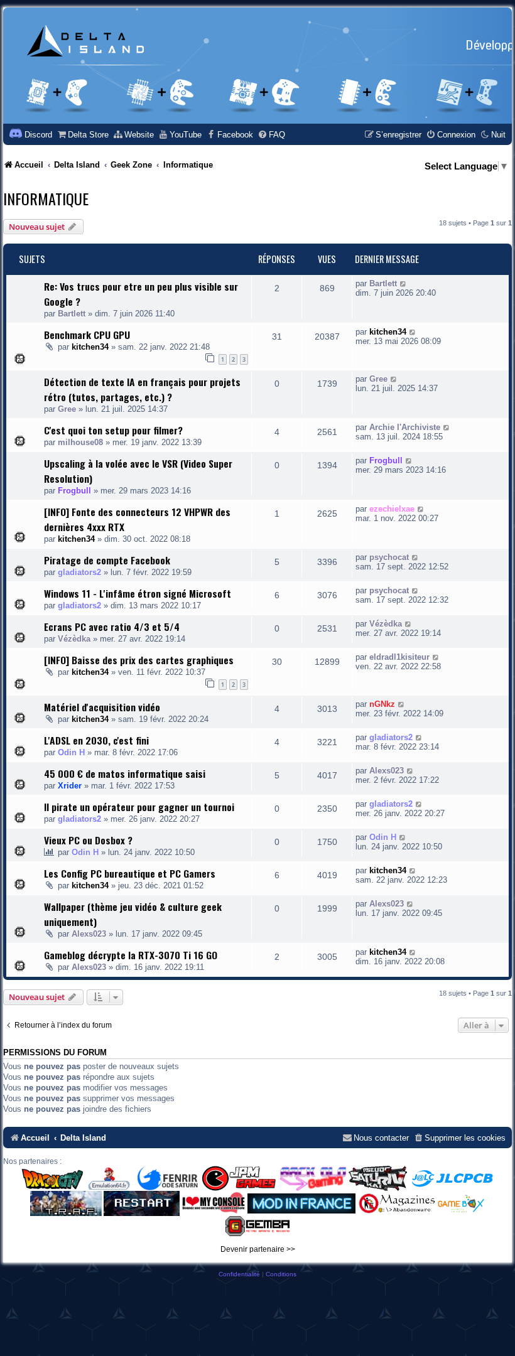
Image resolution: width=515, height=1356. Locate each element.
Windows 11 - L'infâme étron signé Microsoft (137, 593)
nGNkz (382, 704)
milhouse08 (80, 442)
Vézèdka (74, 638)
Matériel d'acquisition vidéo (102, 706)
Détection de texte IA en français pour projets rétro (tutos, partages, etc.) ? (142, 389)
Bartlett (71, 313)
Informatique (46, 198)
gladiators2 (79, 572)
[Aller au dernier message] (403, 283)
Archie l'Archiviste (404, 427)
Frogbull (74, 490)
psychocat (389, 557)
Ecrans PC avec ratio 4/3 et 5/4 (112, 626)
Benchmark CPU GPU (87, 334)
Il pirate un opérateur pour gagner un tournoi (139, 806)
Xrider (70, 785)
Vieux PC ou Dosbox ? (88, 840)
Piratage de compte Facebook (107, 560)
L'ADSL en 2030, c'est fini (96, 740)
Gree (67, 409)
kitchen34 (90, 347)
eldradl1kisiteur (399, 657)
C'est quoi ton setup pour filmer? (113, 430)
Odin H (71, 752)
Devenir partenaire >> (257, 1249)
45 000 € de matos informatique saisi (124, 773)
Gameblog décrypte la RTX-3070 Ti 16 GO (130, 954)
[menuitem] (83, 135)
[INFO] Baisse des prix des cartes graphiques (139, 659)
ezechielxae (392, 509)
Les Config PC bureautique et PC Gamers (129, 873)
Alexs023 (386, 770)
